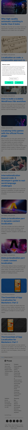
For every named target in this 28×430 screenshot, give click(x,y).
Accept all (19, 82)
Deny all (9, 82)
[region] (14, 73)
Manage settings (13, 78)
